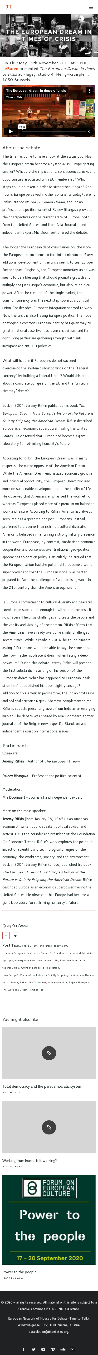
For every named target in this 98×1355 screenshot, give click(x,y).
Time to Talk (36, 989)
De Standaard (58, 953)
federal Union (10, 967)
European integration (73, 960)
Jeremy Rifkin (19, 982)
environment (45, 960)
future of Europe (31, 967)
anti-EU (26, 945)
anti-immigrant (43, 945)
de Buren (42, 953)
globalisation (51, 967)
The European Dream (14, 989)
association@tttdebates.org (48, 1331)
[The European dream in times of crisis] (6, 935)
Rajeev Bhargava (79, 982)
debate (73, 953)
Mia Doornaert (37, 982)
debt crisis (85, 953)
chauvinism (60, 945)
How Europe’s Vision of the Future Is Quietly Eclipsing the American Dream (47, 975)
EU (56, 960)
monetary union (57, 982)
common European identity (18, 953)
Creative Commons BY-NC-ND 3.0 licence (48, 1309)
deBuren (10, 68)
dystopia (7, 960)
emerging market (25, 960)
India (5, 982)
